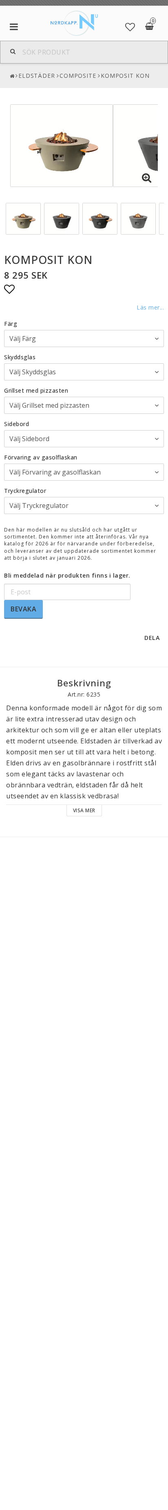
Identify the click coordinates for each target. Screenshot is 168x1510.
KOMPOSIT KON (125, 75)
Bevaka (23, 608)
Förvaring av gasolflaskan (40, 457)
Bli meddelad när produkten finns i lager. (67, 575)
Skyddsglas (19, 357)
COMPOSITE (78, 75)
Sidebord (16, 424)
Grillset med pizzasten (36, 390)
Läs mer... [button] (150, 307)
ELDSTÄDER (36, 75)
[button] (130, 27)
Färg (10, 323)
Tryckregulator (25, 491)
